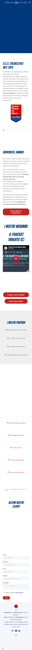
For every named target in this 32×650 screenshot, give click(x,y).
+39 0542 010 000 (8, 624)
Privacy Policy (16, 624)
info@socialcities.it (9, 622)
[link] (16, 114)
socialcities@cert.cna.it (21, 622)
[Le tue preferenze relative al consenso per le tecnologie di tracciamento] (3, 648)
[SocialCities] (16, 2)
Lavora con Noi (16, 627)
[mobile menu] (29, 2)
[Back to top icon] (16, 606)
